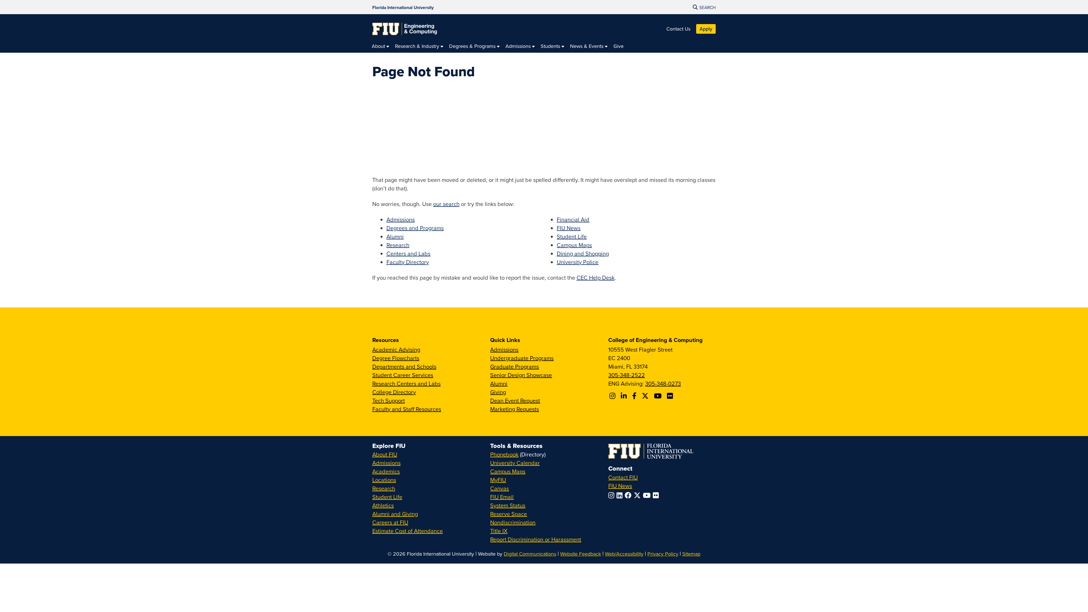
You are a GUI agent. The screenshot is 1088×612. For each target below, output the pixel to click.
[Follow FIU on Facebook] (629, 495)
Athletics (383, 505)
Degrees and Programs (415, 228)
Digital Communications (530, 553)
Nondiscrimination (513, 522)
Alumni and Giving (395, 514)
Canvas (499, 488)
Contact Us (678, 28)
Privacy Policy (662, 553)
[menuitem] (380, 46)
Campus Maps (574, 245)
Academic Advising (396, 349)
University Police (577, 262)
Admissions (400, 219)
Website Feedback (580, 553)
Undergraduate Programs (522, 358)
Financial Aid (573, 219)
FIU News (569, 228)
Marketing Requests (514, 409)
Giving (498, 392)
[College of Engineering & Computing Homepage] (404, 29)
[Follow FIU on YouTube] (648, 495)
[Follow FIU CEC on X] (646, 396)
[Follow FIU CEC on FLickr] (671, 396)
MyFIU (498, 480)
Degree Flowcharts (395, 358)
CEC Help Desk (596, 277)
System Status (507, 505)
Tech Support (388, 400)
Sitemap (691, 553)
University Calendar (515, 463)
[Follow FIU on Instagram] (612, 495)
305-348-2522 (626, 375)
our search (446, 204)
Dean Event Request (515, 400)
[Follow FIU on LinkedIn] (621, 495)
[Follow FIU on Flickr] (657, 495)
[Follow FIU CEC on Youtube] (658, 396)
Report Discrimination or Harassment (535, 539)
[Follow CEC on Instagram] (613, 396)
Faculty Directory (407, 262)
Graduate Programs (514, 366)
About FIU (384, 454)
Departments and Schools (404, 366)
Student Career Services (402, 375)
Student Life (572, 236)
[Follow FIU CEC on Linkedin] (625, 396)
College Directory (394, 392)
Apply (706, 28)
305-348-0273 (663, 383)
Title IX (498, 531)
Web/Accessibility (624, 553)
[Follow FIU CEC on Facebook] (635, 396)
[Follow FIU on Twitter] (638, 495)
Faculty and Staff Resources (406, 409)
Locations (384, 480)
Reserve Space (508, 514)
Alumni (395, 236)
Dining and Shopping (583, 253)
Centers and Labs (408, 253)
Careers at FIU (390, 522)
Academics (386, 471)
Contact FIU (623, 477)
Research (397, 245)
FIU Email (502, 497)
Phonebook (504, 454)
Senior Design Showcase (521, 375)
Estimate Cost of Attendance (407, 531)
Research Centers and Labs (406, 383)
